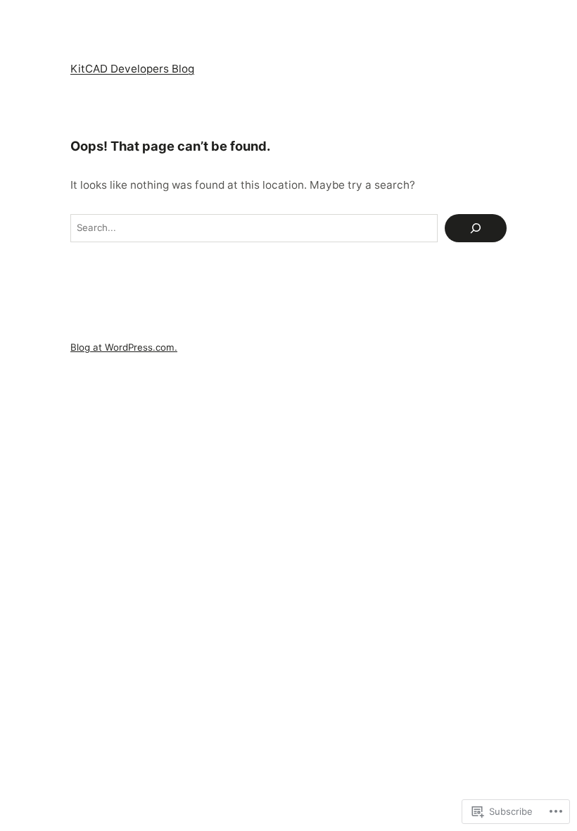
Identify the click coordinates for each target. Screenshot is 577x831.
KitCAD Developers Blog (132, 68)
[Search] (476, 228)
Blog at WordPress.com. (123, 347)
